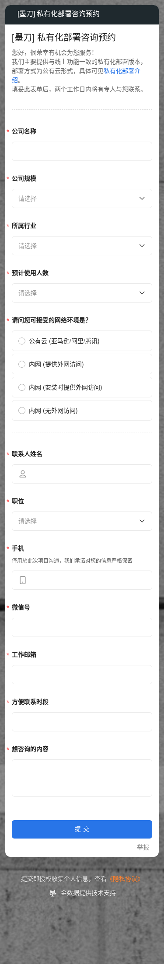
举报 (143, 847)
